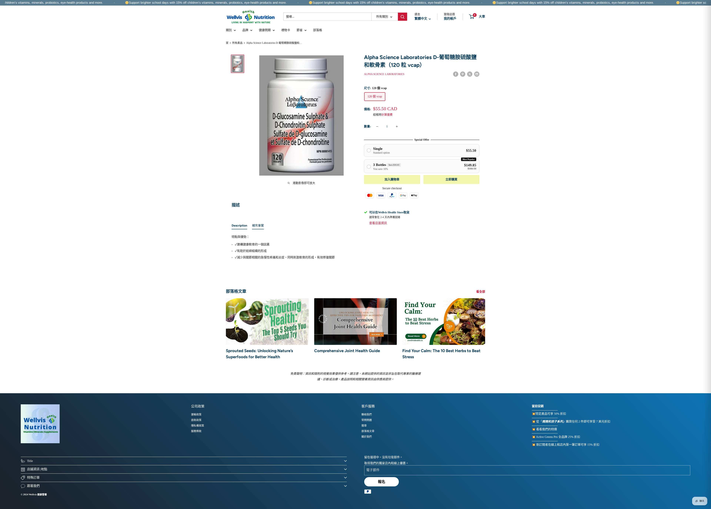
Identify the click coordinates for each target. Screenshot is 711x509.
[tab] (239, 226)
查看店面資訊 (378, 223)
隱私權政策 (197, 425)
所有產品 (237, 42)
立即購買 (451, 179)
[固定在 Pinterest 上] (462, 74)
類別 (229, 30)
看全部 (481, 291)
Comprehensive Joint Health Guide (347, 350)
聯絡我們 (366, 414)
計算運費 (387, 114)
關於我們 (366, 436)
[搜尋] (402, 17)
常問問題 (366, 420)
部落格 (317, 30)
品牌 (245, 30)
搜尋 (364, 425)
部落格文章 (367, 431)
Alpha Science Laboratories (384, 74)
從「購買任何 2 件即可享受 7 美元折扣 (573, 421)
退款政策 (196, 420)
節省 (300, 30)
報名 (381, 482)
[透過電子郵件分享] (476, 74)
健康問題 (265, 30)
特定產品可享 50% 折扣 (550, 413)
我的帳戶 (450, 18)
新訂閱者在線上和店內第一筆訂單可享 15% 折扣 (567, 444)
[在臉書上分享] (455, 74)
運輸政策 (196, 414)
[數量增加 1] (397, 126)
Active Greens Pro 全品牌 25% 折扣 (558, 436)
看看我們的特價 (546, 429)
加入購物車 (392, 179)
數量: (367, 126)
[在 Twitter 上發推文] (469, 74)
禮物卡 (285, 30)
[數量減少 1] (377, 126)
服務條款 (196, 431)
